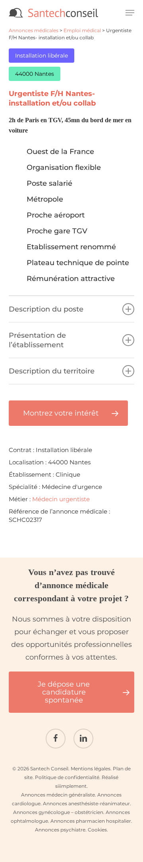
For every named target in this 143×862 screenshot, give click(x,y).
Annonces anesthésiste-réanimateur (86, 803)
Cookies (97, 830)
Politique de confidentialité (67, 777)
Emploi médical (82, 30)
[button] (130, 13)
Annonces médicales (33, 30)
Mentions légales (90, 769)
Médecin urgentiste (61, 499)
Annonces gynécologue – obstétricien (58, 812)
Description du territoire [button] (52, 371)
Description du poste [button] (46, 309)
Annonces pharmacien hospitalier (90, 821)
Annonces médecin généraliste (58, 795)
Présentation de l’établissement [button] (37, 340)
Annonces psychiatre (60, 830)
